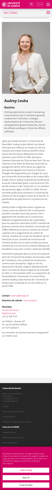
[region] (26, 468)
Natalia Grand (9, 313)
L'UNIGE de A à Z (9, 417)
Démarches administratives (13, 437)
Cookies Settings (26, 470)
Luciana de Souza (10, 310)
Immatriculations (9, 432)
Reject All (26, 478)
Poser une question (10, 443)
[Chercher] (31, 4)
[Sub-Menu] (48, 13)
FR (38, 4)
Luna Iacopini (30, 300)
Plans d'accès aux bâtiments (13, 411)
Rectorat (11, 12)
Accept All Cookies (26, 485)
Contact (5, 406)
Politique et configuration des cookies (17, 422)
